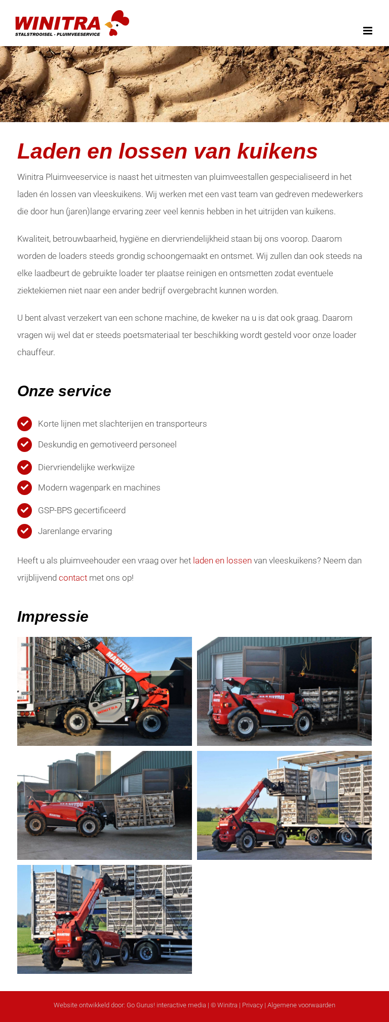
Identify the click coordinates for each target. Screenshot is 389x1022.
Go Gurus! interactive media (166, 1005)
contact (73, 578)
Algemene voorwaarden (301, 1005)
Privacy (252, 1005)
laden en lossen (222, 560)
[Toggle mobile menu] (368, 30)
